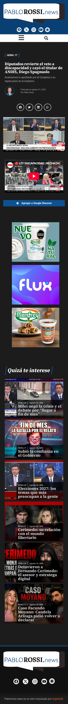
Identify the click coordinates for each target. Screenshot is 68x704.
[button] (46, 38)
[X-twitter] (26, 29)
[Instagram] (33, 29)
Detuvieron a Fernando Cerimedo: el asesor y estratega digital (38, 572)
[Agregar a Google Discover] (47, 29)
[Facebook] (19, 29)
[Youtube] (41, 29)
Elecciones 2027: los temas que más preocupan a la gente (38, 492)
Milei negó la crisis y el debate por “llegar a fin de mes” (39, 410)
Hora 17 (12, 55)
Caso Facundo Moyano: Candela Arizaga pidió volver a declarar (39, 613)
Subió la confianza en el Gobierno (38, 453)
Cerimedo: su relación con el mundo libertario (39, 533)
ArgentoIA (57, 698)
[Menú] (21, 38)
